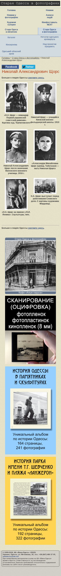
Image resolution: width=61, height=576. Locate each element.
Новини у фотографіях (11, 16)
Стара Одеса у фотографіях (30, 239)
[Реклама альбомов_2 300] (30, 543)
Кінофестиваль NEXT (49, 23)
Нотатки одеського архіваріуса (50, 38)
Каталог (11, 37)
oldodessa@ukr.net (11, 556)
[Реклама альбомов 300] (30, 453)
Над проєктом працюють (49, 45)
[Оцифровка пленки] (30, 363)
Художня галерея (11, 23)
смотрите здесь (36, 78)
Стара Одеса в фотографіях (49, 30)
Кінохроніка (11, 44)
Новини (49, 10)
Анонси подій (49, 16)
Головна (11, 10)
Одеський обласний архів (11, 52)
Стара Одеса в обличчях (11, 30)
